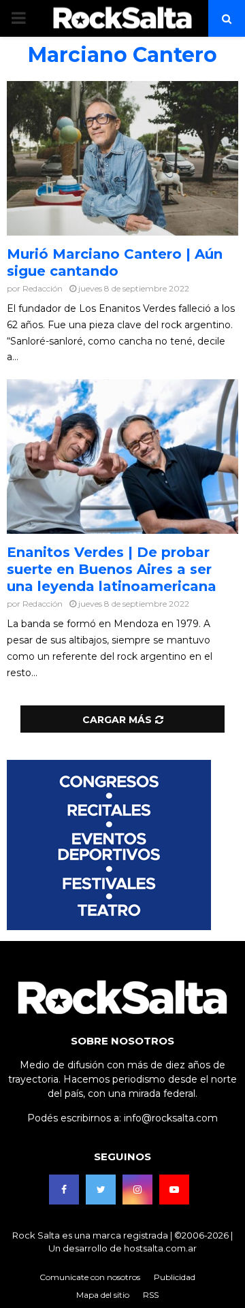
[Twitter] (101, 1190)
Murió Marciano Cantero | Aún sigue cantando (115, 262)
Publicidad (174, 1277)
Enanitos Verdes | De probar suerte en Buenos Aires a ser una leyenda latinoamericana (111, 569)
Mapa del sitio (102, 1295)
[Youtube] (174, 1190)
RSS (151, 1295)
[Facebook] (64, 1190)
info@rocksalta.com (171, 1118)
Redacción (42, 288)
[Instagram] (137, 1190)
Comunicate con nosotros (89, 1277)
